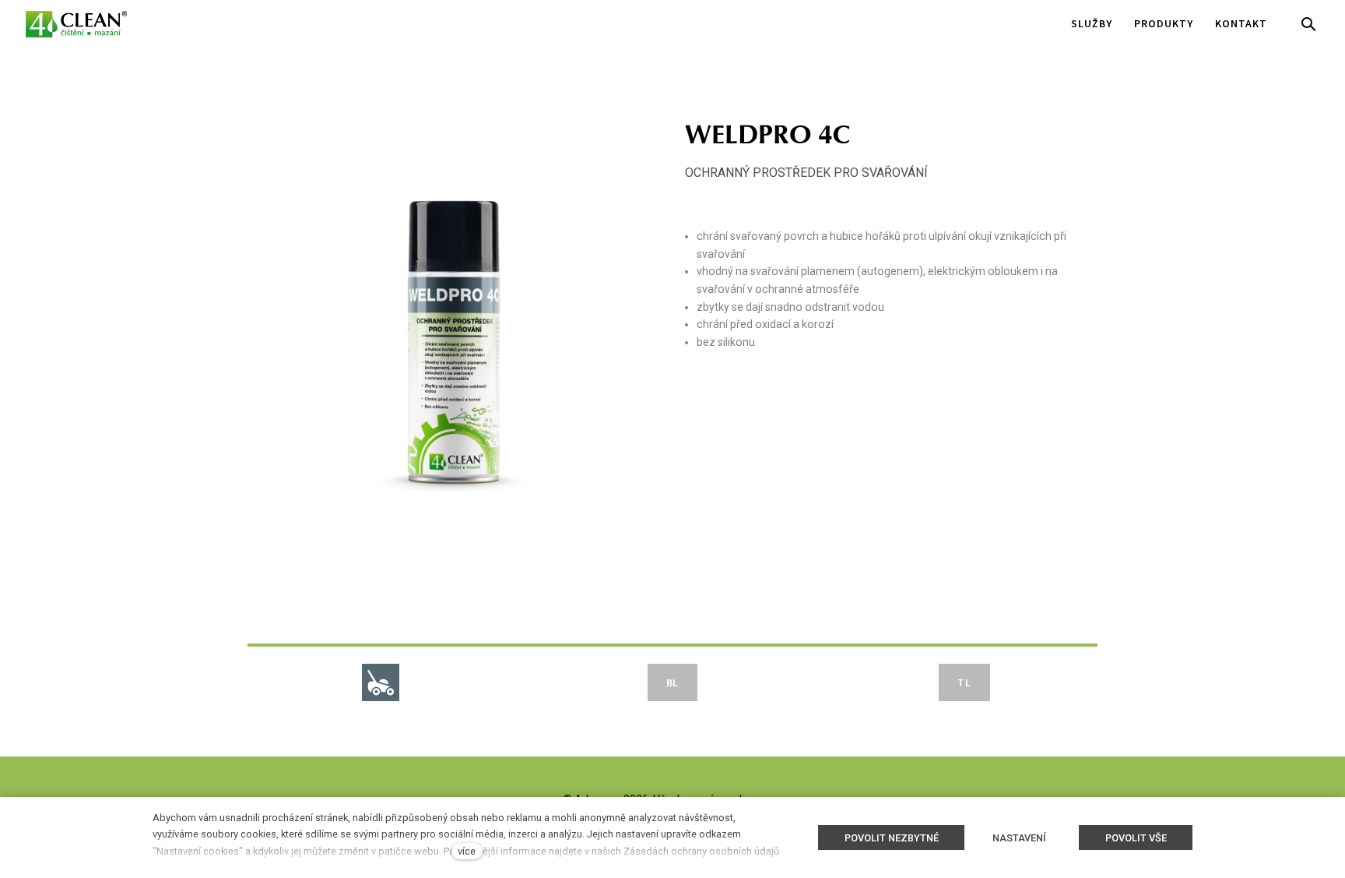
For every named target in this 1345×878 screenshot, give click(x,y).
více (467, 851)
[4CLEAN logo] (76, 24)
